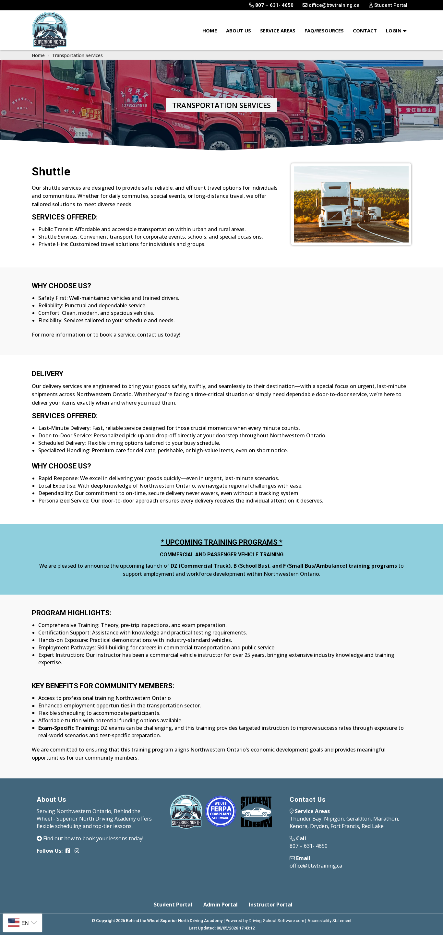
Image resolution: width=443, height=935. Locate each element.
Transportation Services (77, 55)
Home (209, 30)
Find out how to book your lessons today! (92, 838)
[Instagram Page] (77, 850)
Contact (365, 30)
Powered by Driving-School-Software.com (265, 920)
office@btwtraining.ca (316, 865)
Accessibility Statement (329, 920)
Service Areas (277, 30)
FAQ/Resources (324, 30)
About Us (238, 30)
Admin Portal (220, 904)
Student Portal (173, 904)
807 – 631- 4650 (309, 845)
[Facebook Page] (68, 850)
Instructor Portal (271, 904)
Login (394, 30)
